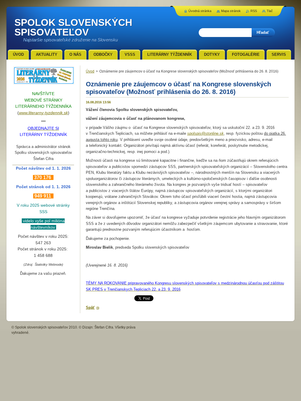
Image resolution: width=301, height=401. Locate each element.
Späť (90, 307)
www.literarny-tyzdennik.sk (43, 112)
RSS (253, 11)
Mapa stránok (231, 11)
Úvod (90, 71)
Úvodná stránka (199, 11)
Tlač (270, 11)
